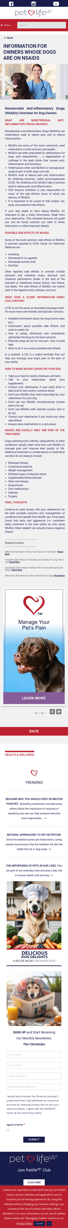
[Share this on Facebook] (52, 711)
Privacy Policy (34, 1112)
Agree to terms (16, 1124)
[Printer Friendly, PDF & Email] (40, 712)
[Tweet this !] (58, 711)
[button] (34, 646)
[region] (34, 646)
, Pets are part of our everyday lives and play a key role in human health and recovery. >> (34, 870)
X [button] (49, 1223)
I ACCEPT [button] (39, 1223)
